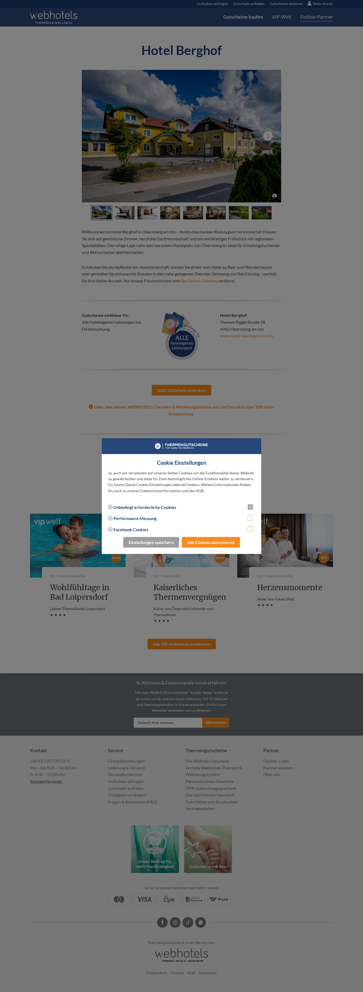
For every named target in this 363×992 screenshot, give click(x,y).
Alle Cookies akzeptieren (211, 542)
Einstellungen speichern (151, 542)
